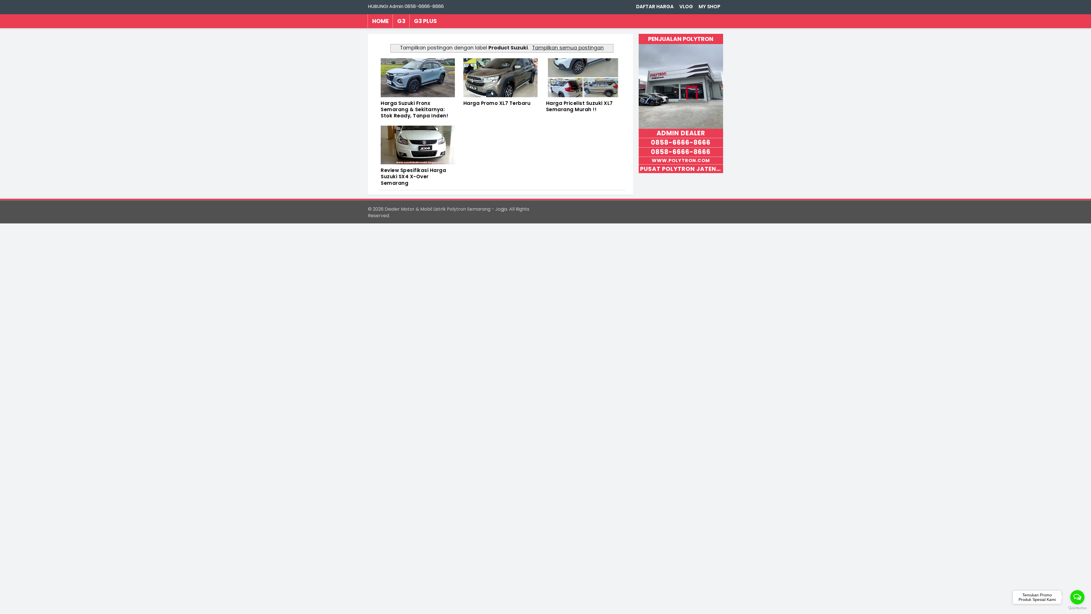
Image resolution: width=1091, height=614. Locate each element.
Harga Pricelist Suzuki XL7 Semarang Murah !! (579, 106)
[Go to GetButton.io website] (1077, 608)
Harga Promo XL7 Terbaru (497, 103)
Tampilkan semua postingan (568, 47)
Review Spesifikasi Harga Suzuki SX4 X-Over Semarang (413, 176)
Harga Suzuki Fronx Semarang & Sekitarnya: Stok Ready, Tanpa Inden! (414, 109)
